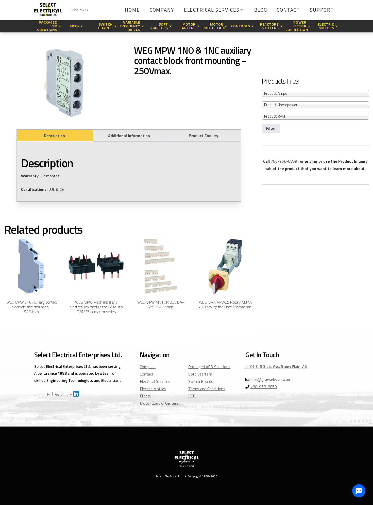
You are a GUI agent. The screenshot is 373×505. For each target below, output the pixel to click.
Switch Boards (200, 381)
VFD (192, 396)
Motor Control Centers (159, 403)
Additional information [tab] (129, 136)
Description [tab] (54, 136)
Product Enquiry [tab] (203, 136)
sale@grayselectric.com (270, 379)
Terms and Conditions (206, 389)
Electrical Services (155, 381)
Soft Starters (200, 374)
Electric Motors (153, 389)
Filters (145, 396)
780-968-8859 (284, 161)
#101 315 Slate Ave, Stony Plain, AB (276, 366)
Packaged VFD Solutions (209, 367)
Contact (147, 374)
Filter (271, 128)
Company (148, 367)
